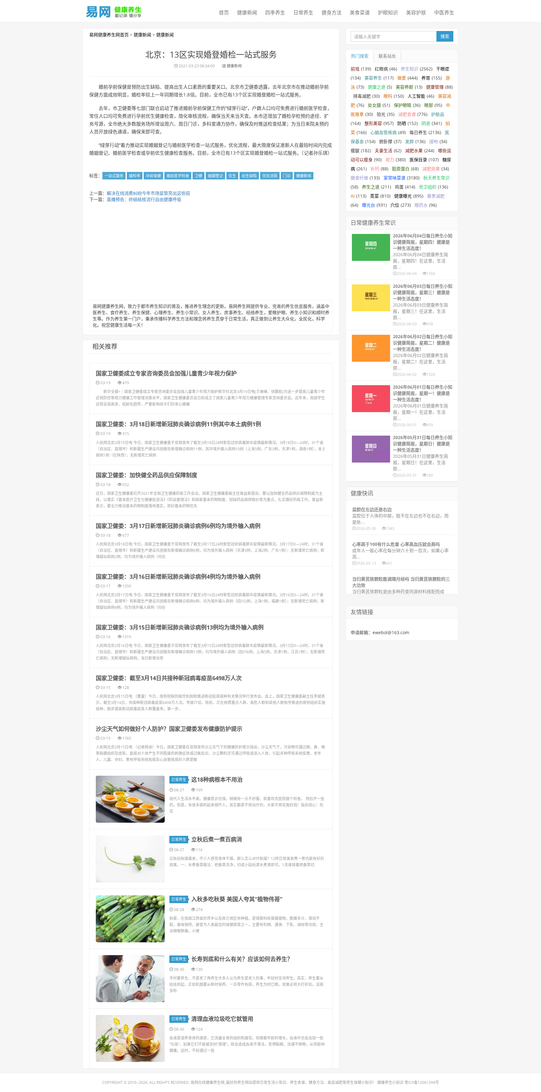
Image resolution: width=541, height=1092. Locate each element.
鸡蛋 (399, 187)
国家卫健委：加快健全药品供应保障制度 (146, 475)
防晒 (401, 123)
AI (353, 196)
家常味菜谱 (394, 178)
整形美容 (373, 123)
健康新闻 (247, 12)
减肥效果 (431, 169)
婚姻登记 (215, 176)
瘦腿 (355, 150)
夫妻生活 (383, 150)
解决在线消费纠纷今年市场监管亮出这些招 (148, 193)
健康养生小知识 (390, 1082)
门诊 (287, 176)
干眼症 (442, 69)
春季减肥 (436, 196)
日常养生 (303, 12)
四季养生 (275, 12)
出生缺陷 (249, 176)
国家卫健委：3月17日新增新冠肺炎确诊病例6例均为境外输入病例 (178, 526)
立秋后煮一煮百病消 (216, 839)
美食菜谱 (360, 12)
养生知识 (409, 69)
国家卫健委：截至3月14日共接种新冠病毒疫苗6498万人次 (169, 678)
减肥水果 (414, 150)
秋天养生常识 (436, 178)
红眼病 (381, 69)
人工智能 (416, 96)
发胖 (409, 141)
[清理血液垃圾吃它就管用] (130, 1038)
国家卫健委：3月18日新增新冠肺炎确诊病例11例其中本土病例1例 (178, 424)
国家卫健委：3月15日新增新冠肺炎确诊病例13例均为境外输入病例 (180, 627)
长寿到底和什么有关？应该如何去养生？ (242, 959)
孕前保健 (153, 176)
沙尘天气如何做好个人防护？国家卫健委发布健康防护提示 (169, 728)
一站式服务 (114, 176)
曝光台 (368, 205)
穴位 (394, 205)
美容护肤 (416, 12)
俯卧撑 (385, 141)
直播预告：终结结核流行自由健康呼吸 (144, 199)
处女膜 (374, 105)
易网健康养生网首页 (109, 35)
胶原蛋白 (401, 169)
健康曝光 (403, 196)
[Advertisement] (211, 253)
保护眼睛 (402, 105)
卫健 (198, 176)
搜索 (445, 36)
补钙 (374, 169)
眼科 (388, 96)
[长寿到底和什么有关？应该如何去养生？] (130, 978)
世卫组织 (427, 187)
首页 (224, 12)
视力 (389, 160)
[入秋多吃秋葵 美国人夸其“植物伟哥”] (130, 918)
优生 (232, 176)
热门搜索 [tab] (359, 56)
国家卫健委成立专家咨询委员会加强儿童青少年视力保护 (166, 373)
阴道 (425, 123)
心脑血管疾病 (383, 132)
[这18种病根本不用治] (130, 799)
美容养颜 (404, 87)
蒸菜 (374, 196)
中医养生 (444, 12)
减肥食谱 (407, 114)
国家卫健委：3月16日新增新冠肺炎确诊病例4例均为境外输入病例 (178, 576)
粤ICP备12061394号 (421, 1082)
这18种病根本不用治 (217, 779)
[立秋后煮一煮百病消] (130, 859)
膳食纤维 (359, 178)
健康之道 (376, 87)
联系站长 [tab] (387, 56)
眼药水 (421, 205)
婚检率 (134, 176)
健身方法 (332, 12)
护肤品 (437, 114)
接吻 (433, 141)
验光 (381, 114)
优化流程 (269, 176)
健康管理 (435, 87)
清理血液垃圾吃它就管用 (222, 1018)
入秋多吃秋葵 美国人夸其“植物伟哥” (236, 899)
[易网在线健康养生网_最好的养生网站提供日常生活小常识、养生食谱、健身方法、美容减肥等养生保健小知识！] (114, 10)
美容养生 (373, 78)
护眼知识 (388, 12)
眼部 (428, 105)
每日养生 (418, 132)
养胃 (425, 78)
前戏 (355, 69)
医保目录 (418, 160)
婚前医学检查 (178, 176)
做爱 (401, 78)
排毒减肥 (362, 96)
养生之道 (370, 187)
